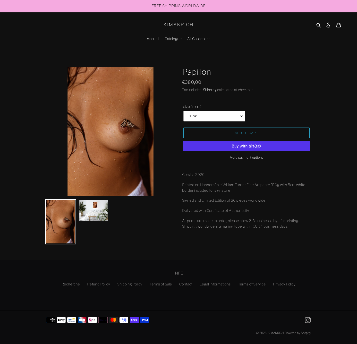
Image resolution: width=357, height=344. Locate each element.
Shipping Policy (129, 284)
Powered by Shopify (298, 333)
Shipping (209, 90)
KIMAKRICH (178, 24)
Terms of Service (252, 284)
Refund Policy (98, 284)
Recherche (70, 284)
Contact (185, 284)
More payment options (246, 157)
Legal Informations (215, 284)
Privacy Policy (284, 284)
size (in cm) (192, 106)
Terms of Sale (161, 284)
